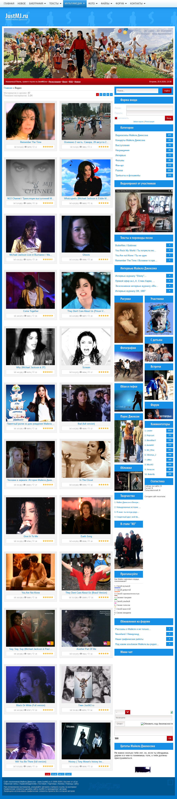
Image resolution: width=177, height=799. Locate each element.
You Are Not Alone (31, 592)
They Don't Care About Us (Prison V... (86, 311)
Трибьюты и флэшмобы (127, 175)
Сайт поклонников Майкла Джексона (20, 782)
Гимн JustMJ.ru (86, 705)
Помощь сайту (72, 784)
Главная (8, 88)
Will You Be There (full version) (30, 761)
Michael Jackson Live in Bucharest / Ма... (31, 255)
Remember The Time (30, 142)
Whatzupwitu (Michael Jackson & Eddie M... (86, 198)
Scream (86, 367)
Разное (119, 170)
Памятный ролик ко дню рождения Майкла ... (30, 423)
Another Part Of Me (86, 649)
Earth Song (86, 536)
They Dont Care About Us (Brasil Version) (86, 592)
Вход (64, 82)
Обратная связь (11, 784)
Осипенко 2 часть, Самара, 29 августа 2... (86, 142)
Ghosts (86, 255)
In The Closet (86, 480)
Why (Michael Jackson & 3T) (30, 367)
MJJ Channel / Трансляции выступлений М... (30, 198)
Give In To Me (31, 536)
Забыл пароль (138, 122)
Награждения (122, 150)
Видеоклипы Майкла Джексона (131, 135)
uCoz (75, 782)
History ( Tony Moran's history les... (86, 761)
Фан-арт (119, 165)
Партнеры (52, 784)
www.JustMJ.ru (44, 782)
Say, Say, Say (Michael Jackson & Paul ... (30, 649)
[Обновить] (172, 712)
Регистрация (55, 82)
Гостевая (42, 784)
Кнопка (61, 784)
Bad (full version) (86, 423)
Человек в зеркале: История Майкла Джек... (30, 480)
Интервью (120, 155)
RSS (71, 82)
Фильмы (119, 160)
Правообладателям (28, 784)
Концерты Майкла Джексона (130, 140)
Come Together (30, 311)
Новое (77, 82)
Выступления (122, 145)
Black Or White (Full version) (30, 705)
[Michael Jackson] (23, 16)
